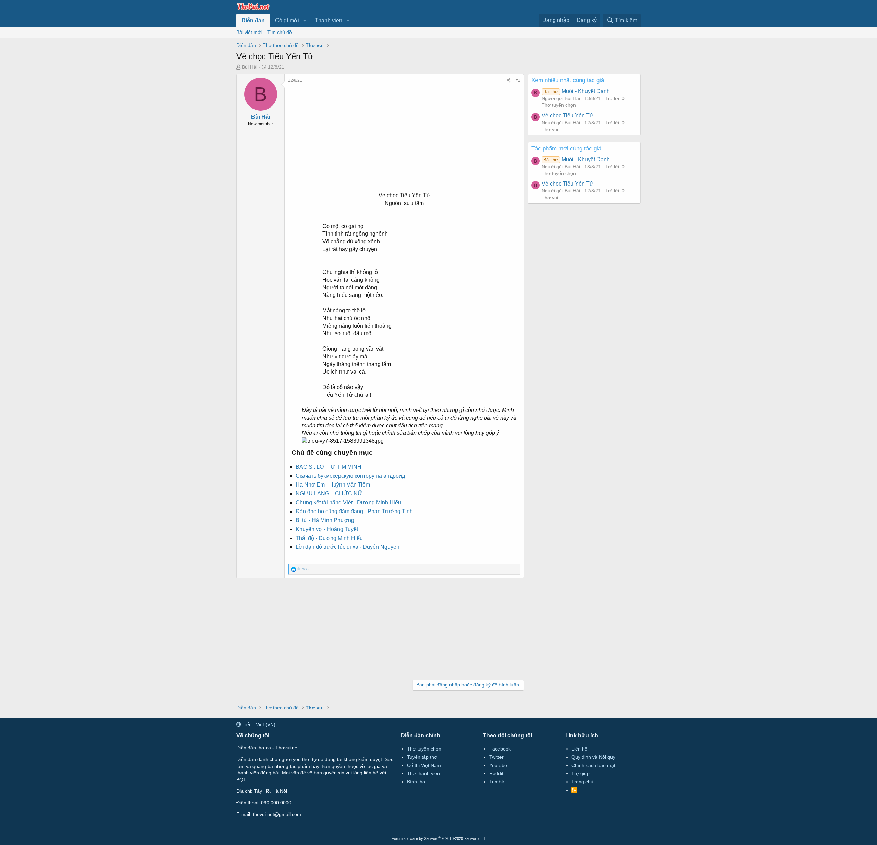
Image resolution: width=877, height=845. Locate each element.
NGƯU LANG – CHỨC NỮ (329, 493)
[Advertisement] (404, 133)
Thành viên (328, 20)
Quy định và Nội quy (593, 757)
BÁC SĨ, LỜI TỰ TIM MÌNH (328, 467)
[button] (305, 20)
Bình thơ (416, 781)
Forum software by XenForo (439, 838)
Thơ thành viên (423, 773)
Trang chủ (582, 781)
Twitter (496, 757)
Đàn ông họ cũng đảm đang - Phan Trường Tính (354, 511)
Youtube (498, 765)
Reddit (496, 773)
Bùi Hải (249, 67)
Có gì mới (287, 20)
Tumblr (496, 781)
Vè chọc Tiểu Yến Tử (567, 115)
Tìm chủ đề (279, 32)
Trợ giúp (580, 773)
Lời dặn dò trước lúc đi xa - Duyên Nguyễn (347, 547)
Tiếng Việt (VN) (258, 724)
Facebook (500, 749)
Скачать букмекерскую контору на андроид (350, 476)
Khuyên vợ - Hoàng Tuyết (327, 529)
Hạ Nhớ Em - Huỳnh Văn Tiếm (333, 485)
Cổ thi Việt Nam (424, 765)
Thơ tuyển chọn (559, 105)
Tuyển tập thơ (422, 757)
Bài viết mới (249, 32)
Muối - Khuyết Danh (576, 91)
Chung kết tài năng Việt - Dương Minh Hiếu (348, 502)
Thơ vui (550, 129)
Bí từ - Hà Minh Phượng (325, 520)
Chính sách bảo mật (593, 765)
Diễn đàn (253, 20)
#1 (518, 80)
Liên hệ (579, 749)
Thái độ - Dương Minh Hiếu (329, 538)
